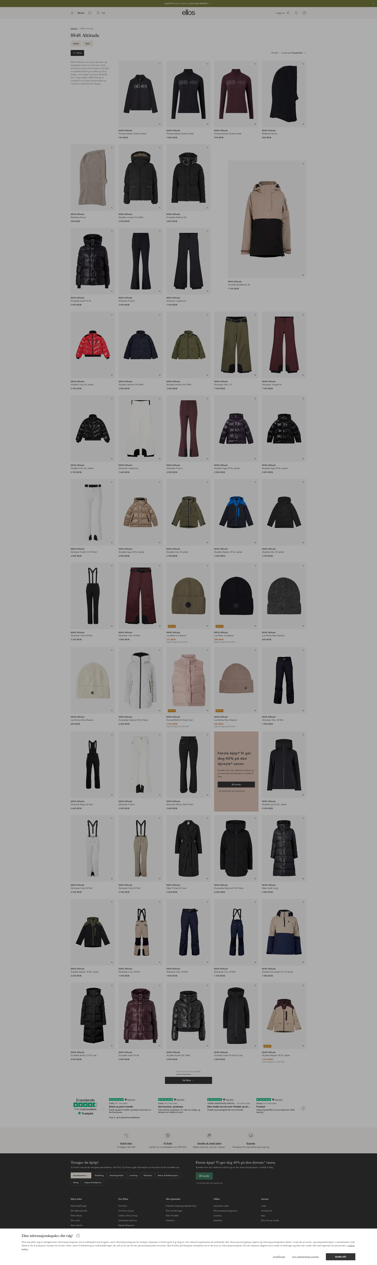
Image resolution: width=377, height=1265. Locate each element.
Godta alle (340, 1256)
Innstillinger (279, 1256)
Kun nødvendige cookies (305, 1256)
